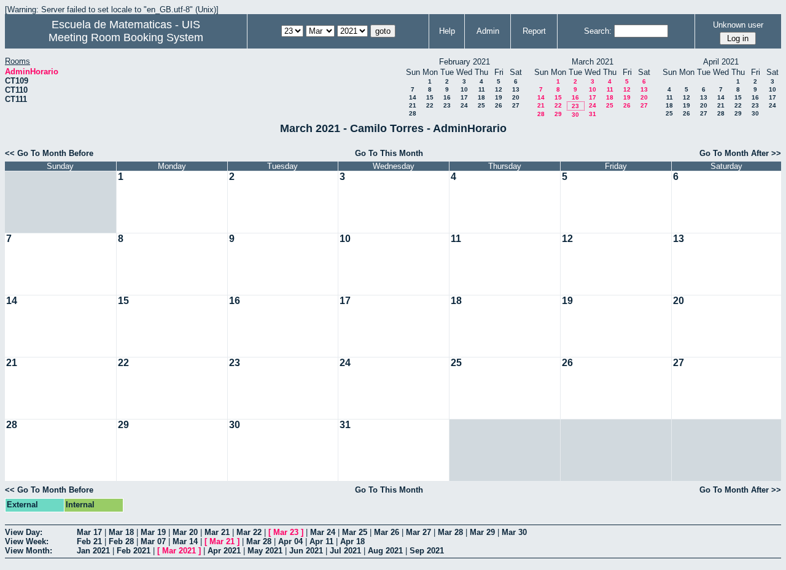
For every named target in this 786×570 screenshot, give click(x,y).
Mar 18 (121, 532)
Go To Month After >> (740, 153)
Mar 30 (514, 532)
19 (498, 97)
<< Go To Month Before (49, 153)
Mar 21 (217, 532)
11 (481, 89)
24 (464, 105)
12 (498, 89)
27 (515, 105)
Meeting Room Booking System (126, 37)
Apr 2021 (224, 550)
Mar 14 (185, 541)
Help (447, 31)
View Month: (28, 550)
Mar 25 (354, 532)
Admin (488, 31)
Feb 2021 (133, 550)
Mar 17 (89, 532)
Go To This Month (389, 153)
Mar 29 (482, 532)
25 (481, 105)
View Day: (23, 532)
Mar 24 (322, 532)
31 (592, 114)
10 (464, 89)
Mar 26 (386, 532)
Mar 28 (450, 532)
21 (412, 105)
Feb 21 (89, 541)
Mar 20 (185, 532)
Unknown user (738, 24)
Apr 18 (352, 541)
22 (430, 105)
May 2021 (264, 550)
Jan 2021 (93, 550)
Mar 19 (153, 532)
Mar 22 (249, 532)
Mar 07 (153, 541)
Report (534, 31)
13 (515, 89)
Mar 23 (285, 532)
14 (412, 97)
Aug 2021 (385, 550)
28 (412, 113)
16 (447, 97)
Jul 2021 (345, 550)
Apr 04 (290, 541)
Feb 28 (121, 541)
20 (515, 97)
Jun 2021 (306, 550)
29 (558, 114)
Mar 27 (418, 532)
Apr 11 (321, 541)
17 (464, 97)
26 (498, 105)
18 (481, 97)
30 (575, 114)
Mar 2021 (179, 550)
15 (430, 97)
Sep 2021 (427, 550)
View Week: (27, 541)
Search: (598, 31)
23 (447, 105)
